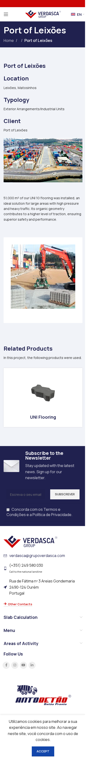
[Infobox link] (43, 397)
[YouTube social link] (23, 665)
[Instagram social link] (14, 665)
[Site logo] (43, 13)
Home (9, 40)
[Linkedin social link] (32, 665)
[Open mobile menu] (6, 14)
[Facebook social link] (6, 665)
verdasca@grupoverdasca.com (37, 555)
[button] (16, 276)
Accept (43, 751)
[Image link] (30, 541)
